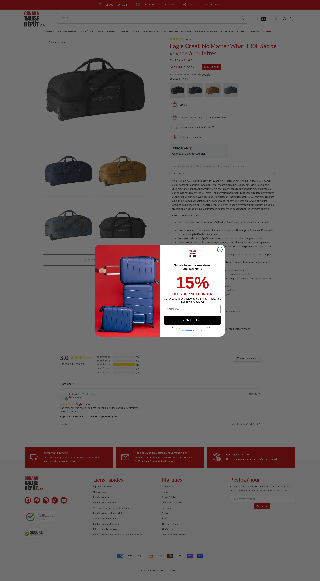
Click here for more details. (192, 330)
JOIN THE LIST (192, 320)
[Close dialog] (220, 249)
